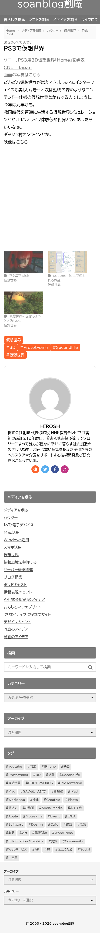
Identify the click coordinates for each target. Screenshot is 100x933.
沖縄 (36, 799)
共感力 (12, 808)
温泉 (83, 824)
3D (38, 774)
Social (85, 849)
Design (37, 824)
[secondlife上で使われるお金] (67, 262)
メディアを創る (65, 19)
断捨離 (58, 791)
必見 (11, 832)
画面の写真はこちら (22, 75)
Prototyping (18, 774)
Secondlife (71, 774)
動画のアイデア (16, 637)
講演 (69, 824)
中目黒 (12, 857)
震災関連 (41, 832)
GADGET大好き (34, 791)
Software (15, 824)
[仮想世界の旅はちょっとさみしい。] (23, 303)
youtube (15, 766)
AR (37, 849)
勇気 (54, 841)
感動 (51, 774)
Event (55, 816)
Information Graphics (25, 841)
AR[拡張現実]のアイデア (24, 599)
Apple (13, 816)
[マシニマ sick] (23, 262)
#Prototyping (34, 347)
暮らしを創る (14, 19)
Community (74, 841)
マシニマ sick (19, 275)
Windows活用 (16, 540)
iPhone (50, 766)
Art (24, 832)
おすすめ (76, 808)
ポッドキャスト (15, 585)
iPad (74, 791)
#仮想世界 (15, 355)
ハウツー (11, 517)
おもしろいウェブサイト (22, 607)
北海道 (29, 808)
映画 (66, 766)
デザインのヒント (17, 622)
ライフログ (89, 19)
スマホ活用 (13, 547)
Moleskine (34, 816)
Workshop (16, 799)
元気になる (65, 849)
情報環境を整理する (20, 562)
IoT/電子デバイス (19, 525)
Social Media (52, 808)
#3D (10, 347)
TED (33, 766)
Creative (53, 799)
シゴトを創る (39, 19)
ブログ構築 (13, 577)
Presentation (71, 783)
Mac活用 (12, 532)
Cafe (54, 824)
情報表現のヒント (18, 592)
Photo (73, 799)
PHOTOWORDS (40, 783)
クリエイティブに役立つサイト (27, 614)
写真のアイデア (16, 629)
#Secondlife (65, 347)
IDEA (71, 816)
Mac (11, 791)
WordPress (64, 832)
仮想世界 (13, 340)
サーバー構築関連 (18, 570)
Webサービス (17, 849)
